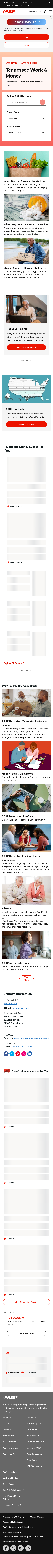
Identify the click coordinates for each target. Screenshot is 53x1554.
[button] (50, 11)
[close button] (50, 18)
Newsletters (31, 1429)
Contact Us (31, 1417)
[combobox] (26, 102)
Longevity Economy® (12, 1505)
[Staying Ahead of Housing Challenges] (26, 251)
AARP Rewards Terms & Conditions (18, 1527)
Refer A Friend (32, 1435)
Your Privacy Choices (12, 1541)
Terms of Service (37, 1517)
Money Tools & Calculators (17, 773)
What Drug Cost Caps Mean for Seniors (26, 224)
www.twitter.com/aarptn (24, 1046)
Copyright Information (12, 1532)
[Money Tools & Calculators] (26, 755)
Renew (26, 45)
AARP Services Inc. (34, 1466)
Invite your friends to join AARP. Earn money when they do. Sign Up (18, 4)
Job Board (7, 908)
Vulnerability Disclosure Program (17, 1537)
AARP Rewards (9, 1441)
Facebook (6, 1053)
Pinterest (17, 1053)
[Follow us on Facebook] (6, 1548)
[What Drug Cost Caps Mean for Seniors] (26, 207)
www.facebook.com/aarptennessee (31, 1038)
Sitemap (6, 1517)
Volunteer (7, 1429)
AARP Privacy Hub (20, 1517)
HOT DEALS (14, 1317)
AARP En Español (33, 1423)
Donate (6, 1423)
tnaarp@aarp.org (20, 1008)
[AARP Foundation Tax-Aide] (26, 798)
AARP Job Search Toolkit (16, 962)
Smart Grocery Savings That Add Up (24, 180)
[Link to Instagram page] (21, 1548)
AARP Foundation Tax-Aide (17, 816)
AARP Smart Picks (11, 1448)
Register (32, 11)
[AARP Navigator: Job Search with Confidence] (26, 838)
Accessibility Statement (13, 1522)
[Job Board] (26, 890)
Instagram (23, 1053)
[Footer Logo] (26, 1397)
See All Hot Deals (26, 1333)
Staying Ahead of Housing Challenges (25, 267)
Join (26, 37)
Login (40, 11)
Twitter (11, 1053)
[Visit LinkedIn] (28, 1548)
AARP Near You (9, 1454)
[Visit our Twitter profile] (13, 1548)
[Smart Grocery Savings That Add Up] (26, 164)
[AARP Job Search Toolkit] (26, 945)
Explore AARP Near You (19, 96)
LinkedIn (29, 1053)
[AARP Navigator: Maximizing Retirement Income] (26, 703)
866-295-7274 (10, 1003)
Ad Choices (38, 1537)
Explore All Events (13, 663)
